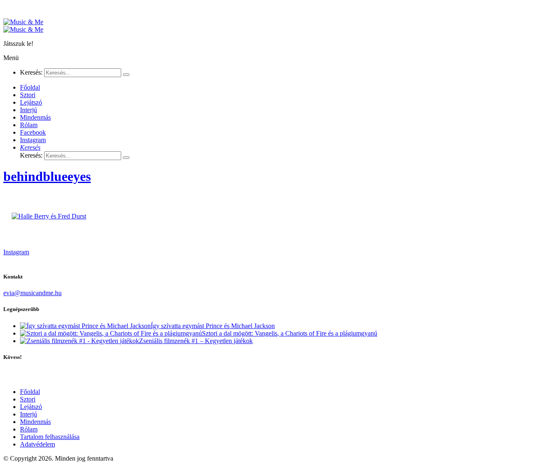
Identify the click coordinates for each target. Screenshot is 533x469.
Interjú (28, 414)
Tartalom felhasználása (50, 436)
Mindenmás (35, 421)
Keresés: (31, 72)
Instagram (16, 252)
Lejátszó (31, 406)
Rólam (28, 429)
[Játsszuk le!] (23, 21)
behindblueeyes (47, 176)
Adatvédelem (37, 444)
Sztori (27, 399)
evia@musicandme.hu (32, 292)
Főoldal (30, 391)
